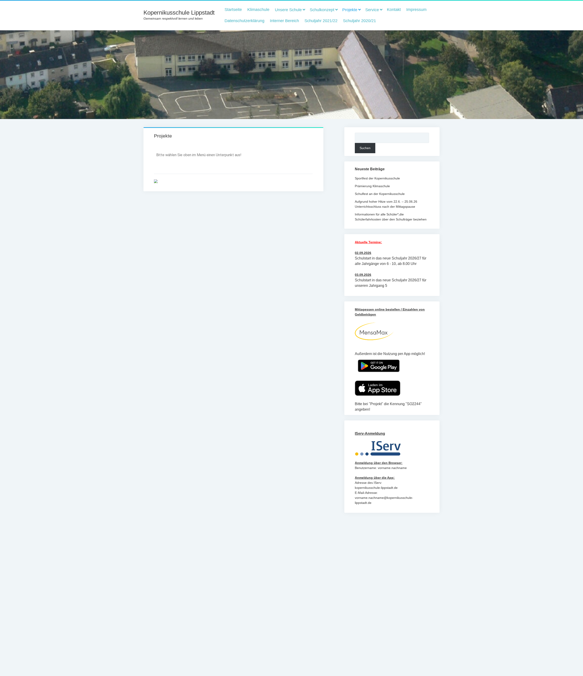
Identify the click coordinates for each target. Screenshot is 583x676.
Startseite (233, 9)
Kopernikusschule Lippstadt (179, 12)
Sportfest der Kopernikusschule (377, 178)
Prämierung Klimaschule (372, 186)
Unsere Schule (288, 10)
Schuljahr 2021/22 (321, 20)
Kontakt (394, 9)
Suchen (365, 148)
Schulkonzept (322, 10)
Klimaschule (258, 9)
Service (372, 10)
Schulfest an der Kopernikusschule (380, 194)
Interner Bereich (284, 20)
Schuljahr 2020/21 (359, 20)
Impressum (416, 9)
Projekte (349, 10)
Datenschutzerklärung (244, 20)
